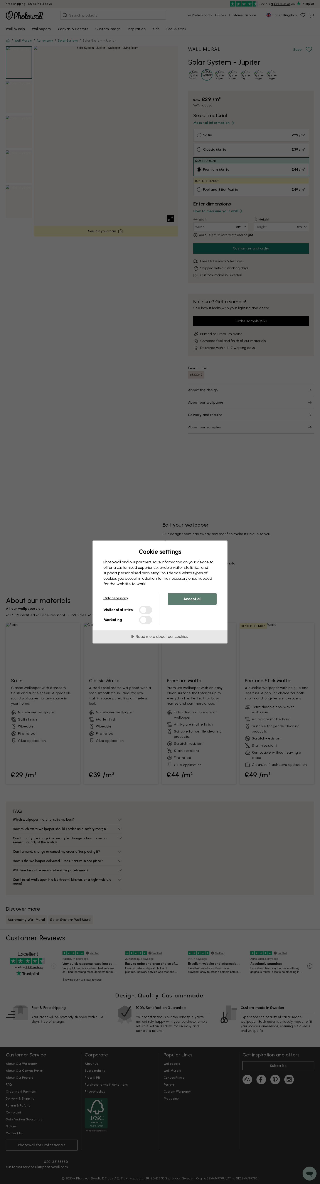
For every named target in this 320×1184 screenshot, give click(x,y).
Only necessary (115, 598)
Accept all (192, 598)
